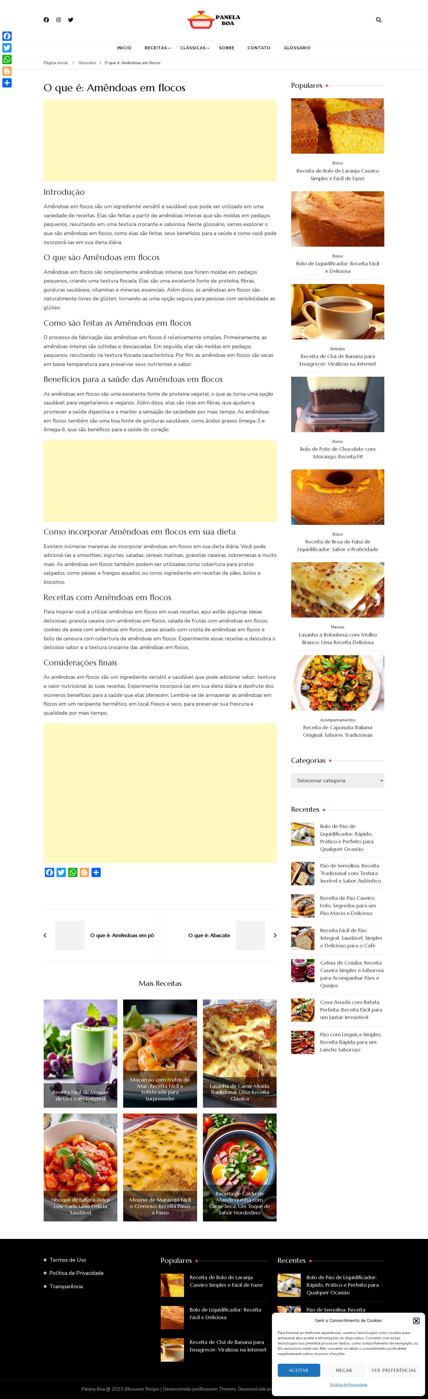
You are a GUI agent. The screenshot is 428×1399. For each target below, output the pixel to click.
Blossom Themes (217, 1389)
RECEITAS (156, 48)
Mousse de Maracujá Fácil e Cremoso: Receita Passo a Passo (160, 1206)
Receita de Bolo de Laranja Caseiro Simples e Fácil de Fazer (338, 174)
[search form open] (378, 20)
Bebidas (337, 349)
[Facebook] (7, 36)
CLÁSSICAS (193, 48)
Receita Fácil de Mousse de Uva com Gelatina (80, 1095)
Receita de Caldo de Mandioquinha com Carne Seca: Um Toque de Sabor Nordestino (239, 1203)
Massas (337, 627)
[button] (416, 1321)
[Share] (7, 83)
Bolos (338, 163)
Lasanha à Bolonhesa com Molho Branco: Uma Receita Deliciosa (338, 638)
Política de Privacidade (348, 1384)
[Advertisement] (160, 140)
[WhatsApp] (7, 59)
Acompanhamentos (338, 720)
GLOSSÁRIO (297, 48)
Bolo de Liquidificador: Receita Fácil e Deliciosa (337, 267)
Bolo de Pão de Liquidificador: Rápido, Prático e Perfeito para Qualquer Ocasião (347, 837)
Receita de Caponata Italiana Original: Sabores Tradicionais (338, 731)
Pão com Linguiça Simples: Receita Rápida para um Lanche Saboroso (350, 1042)
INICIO (124, 48)
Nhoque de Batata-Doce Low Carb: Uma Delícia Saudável (81, 1206)
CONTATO (259, 48)
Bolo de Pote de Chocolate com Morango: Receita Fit (338, 453)
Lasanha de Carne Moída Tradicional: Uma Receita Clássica (239, 1092)
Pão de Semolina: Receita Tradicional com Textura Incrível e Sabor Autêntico (350, 873)
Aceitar (299, 1370)
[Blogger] (7, 71)
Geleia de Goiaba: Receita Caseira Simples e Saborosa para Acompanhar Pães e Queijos (352, 974)
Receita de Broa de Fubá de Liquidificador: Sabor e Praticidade (338, 545)
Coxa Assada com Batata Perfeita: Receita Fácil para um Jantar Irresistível (351, 1010)
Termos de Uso (67, 1259)
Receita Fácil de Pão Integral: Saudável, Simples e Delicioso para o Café (351, 938)
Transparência (66, 1286)
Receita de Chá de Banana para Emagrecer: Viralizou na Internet (338, 360)
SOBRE (226, 48)
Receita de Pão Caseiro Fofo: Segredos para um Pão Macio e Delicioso (348, 905)
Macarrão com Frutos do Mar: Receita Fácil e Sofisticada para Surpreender (160, 1089)
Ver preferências (394, 1370)
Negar (344, 1370)
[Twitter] (7, 48)
